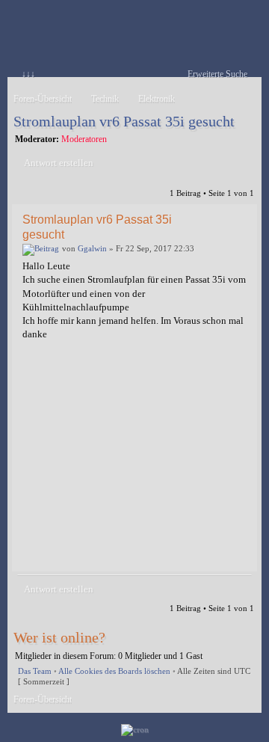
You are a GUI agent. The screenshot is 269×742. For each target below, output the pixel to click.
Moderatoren (84, 139)
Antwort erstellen (58, 162)
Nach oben (242, 560)
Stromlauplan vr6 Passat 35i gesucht (124, 121)
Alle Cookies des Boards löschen (114, 670)
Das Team (35, 670)
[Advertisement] (134, 462)
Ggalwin (92, 248)
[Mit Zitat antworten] (216, 218)
